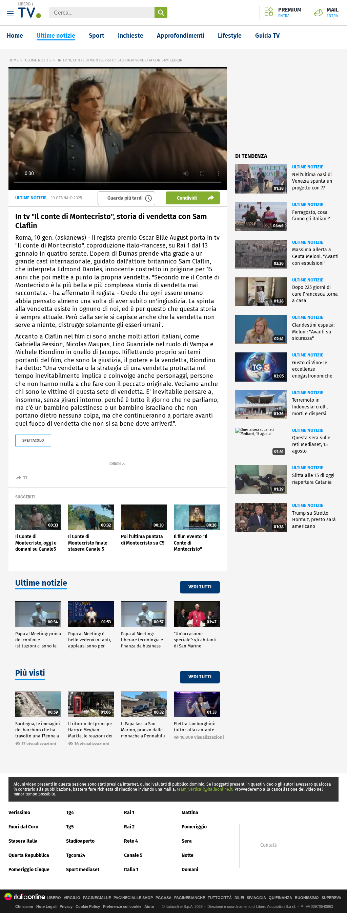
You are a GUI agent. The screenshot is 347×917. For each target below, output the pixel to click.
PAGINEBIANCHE (189, 898)
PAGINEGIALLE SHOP (133, 898)
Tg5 (70, 827)
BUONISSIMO (307, 898)
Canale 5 (133, 855)
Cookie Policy (88, 906)
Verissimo (19, 812)
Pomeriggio (194, 827)
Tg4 (70, 812)
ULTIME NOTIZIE (38, 60)
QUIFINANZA (280, 898)
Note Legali (46, 906)
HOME (13, 60)
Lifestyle (230, 35)
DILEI (239, 898)
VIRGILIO (72, 898)
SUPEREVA (331, 898)
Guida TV (267, 35)
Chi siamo (24, 906)
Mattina (190, 812)
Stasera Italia (23, 841)
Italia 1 (131, 870)
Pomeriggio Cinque (28, 870)
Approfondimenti (180, 35)
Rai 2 (129, 827)
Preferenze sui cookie (122, 906)
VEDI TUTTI (199, 587)
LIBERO (24, 4)
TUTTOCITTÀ (220, 898)
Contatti (269, 845)
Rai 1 (129, 812)
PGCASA (163, 898)
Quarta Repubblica (28, 855)
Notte (187, 855)
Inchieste (130, 35)
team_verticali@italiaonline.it (204, 789)
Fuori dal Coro (23, 827)
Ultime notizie (56, 35)
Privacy (66, 906)
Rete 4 (131, 841)
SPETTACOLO (33, 440)
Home (15, 35)
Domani (190, 870)
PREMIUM (290, 12)
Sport (96, 35)
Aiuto (149, 906)
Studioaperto (80, 841)
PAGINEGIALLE (97, 898)
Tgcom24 (75, 855)
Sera (187, 841)
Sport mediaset (82, 870)
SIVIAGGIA (256, 898)
